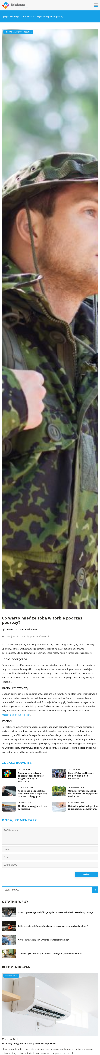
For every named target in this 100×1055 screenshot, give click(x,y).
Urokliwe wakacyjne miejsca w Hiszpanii (32, 807)
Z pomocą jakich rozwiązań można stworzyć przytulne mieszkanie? (50, 953)
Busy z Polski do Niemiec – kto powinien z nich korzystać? (81, 776)
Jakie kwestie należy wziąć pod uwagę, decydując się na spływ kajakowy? (53, 926)
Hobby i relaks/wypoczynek (18, 32)
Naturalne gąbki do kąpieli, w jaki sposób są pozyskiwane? (83, 807)
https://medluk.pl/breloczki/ (16, 714)
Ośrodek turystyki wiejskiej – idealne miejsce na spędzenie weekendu (83, 794)
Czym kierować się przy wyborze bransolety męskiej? (43, 940)
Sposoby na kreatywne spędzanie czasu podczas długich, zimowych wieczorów (31, 777)
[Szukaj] (95, 889)
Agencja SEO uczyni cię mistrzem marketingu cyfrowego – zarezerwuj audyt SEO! (43, 1043)
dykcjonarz (7, 629)
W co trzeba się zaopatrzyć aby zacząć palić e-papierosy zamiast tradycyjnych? (32, 794)
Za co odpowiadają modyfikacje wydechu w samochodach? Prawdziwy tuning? (55, 912)
